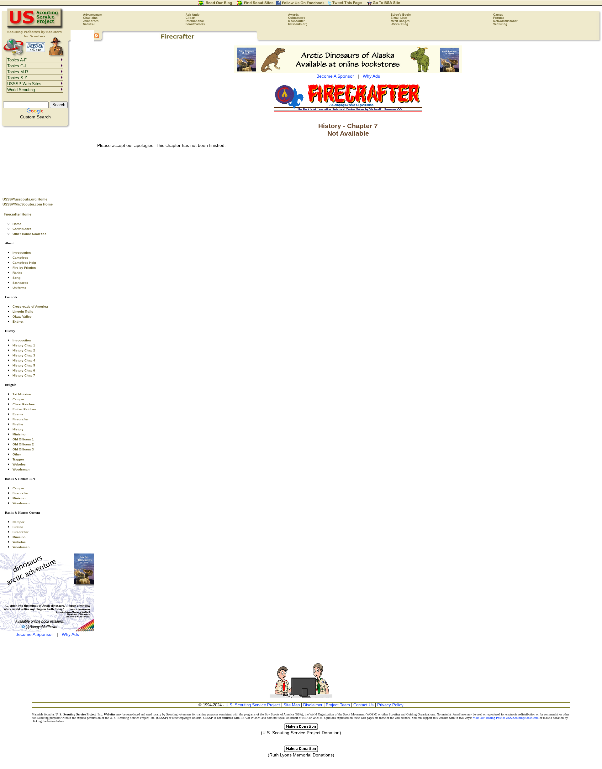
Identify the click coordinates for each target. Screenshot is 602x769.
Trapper (18, 459)
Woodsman (21, 469)
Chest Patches (24, 404)
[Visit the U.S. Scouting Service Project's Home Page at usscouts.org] (35, 28)
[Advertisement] (47, 160)
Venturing (500, 24)
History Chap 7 (24, 375)
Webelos (19, 464)
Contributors (22, 229)
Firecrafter (21, 419)
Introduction (22, 252)
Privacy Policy (390, 705)
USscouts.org (298, 24)
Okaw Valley (22, 316)
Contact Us (363, 705)
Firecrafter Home (17, 214)
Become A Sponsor (34, 634)
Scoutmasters (195, 24)
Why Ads (70, 634)
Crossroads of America (30, 306)
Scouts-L (89, 24)
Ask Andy (192, 14)
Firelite (18, 424)
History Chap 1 (24, 345)
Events (18, 414)
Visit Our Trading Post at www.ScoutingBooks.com (506, 718)
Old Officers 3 (23, 449)
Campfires (20, 257)
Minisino (19, 434)
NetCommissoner (505, 21)
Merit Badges (400, 21)
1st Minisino (22, 394)
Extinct (18, 321)
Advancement (92, 14)
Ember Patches (24, 409)
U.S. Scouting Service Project (252, 705)
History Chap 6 (24, 370)
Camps (498, 14)
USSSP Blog (399, 24)
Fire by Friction (24, 267)
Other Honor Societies (29, 234)
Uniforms (19, 287)
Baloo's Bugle (401, 14)
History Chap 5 (24, 365)
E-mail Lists (399, 17)
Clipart (190, 17)
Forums (498, 17)
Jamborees (90, 21)
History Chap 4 (24, 360)
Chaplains (90, 17)
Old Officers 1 (23, 439)
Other (17, 454)
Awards (293, 14)
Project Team (338, 705)
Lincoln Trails (23, 311)
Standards (20, 282)
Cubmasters (296, 17)
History (18, 429)
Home (17, 224)
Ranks (17, 272)
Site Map (291, 705)
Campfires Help (24, 262)
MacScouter (296, 21)
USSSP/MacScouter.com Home (28, 204)
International (195, 21)
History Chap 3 (24, 355)
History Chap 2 (24, 350)
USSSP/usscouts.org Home (25, 199)
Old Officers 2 (23, 444)
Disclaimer (312, 705)
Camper (18, 399)
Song (16, 277)
